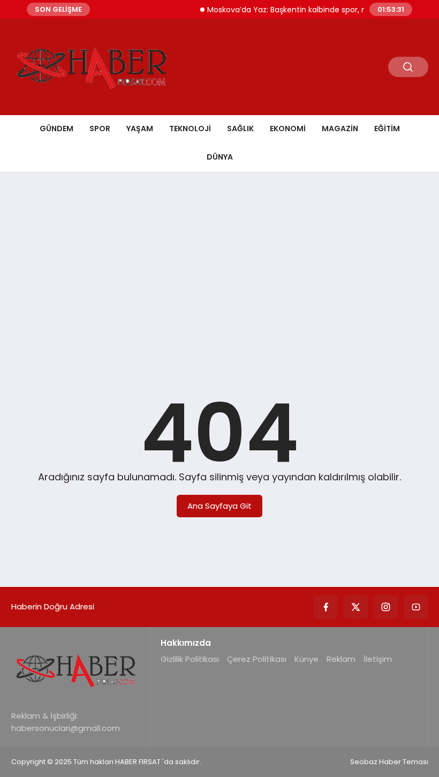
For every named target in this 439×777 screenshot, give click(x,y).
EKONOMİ (288, 128)
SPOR (99, 128)
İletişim (378, 659)
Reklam (341, 659)
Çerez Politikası (256, 659)
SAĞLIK (240, 128)
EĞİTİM (387, 128)
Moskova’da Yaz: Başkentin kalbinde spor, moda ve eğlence (311, 9)
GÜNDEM (56, 128)
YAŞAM (139, 128)
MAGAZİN (340, 128)
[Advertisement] (219, 263)
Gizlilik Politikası (190, 659)
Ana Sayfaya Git (219, 505)
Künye (306, 659)
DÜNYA (220, 157)
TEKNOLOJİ (190, 128)
